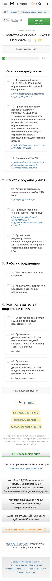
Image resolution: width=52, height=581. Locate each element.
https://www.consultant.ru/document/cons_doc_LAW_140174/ (27, 95)
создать (39, 21)
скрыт (30, 402)
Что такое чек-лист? (31, 561)
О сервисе (15, 561)
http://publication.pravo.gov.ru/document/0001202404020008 (28, 146)
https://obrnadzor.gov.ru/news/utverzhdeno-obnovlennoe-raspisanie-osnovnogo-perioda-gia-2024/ (27, 165)
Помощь (20, 572)
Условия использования (35, 568)
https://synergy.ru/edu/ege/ (23, 199)
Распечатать (24, 419)
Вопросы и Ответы (13, 568)
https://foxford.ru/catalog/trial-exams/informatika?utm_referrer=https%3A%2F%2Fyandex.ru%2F (27, 221)
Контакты (30, 572)
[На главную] (5, 12)
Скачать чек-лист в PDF (25, 426)
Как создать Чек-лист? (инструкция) (26, 565)
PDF (14, 20)
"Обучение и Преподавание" (26, 468)
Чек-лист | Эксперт (17, 543)
